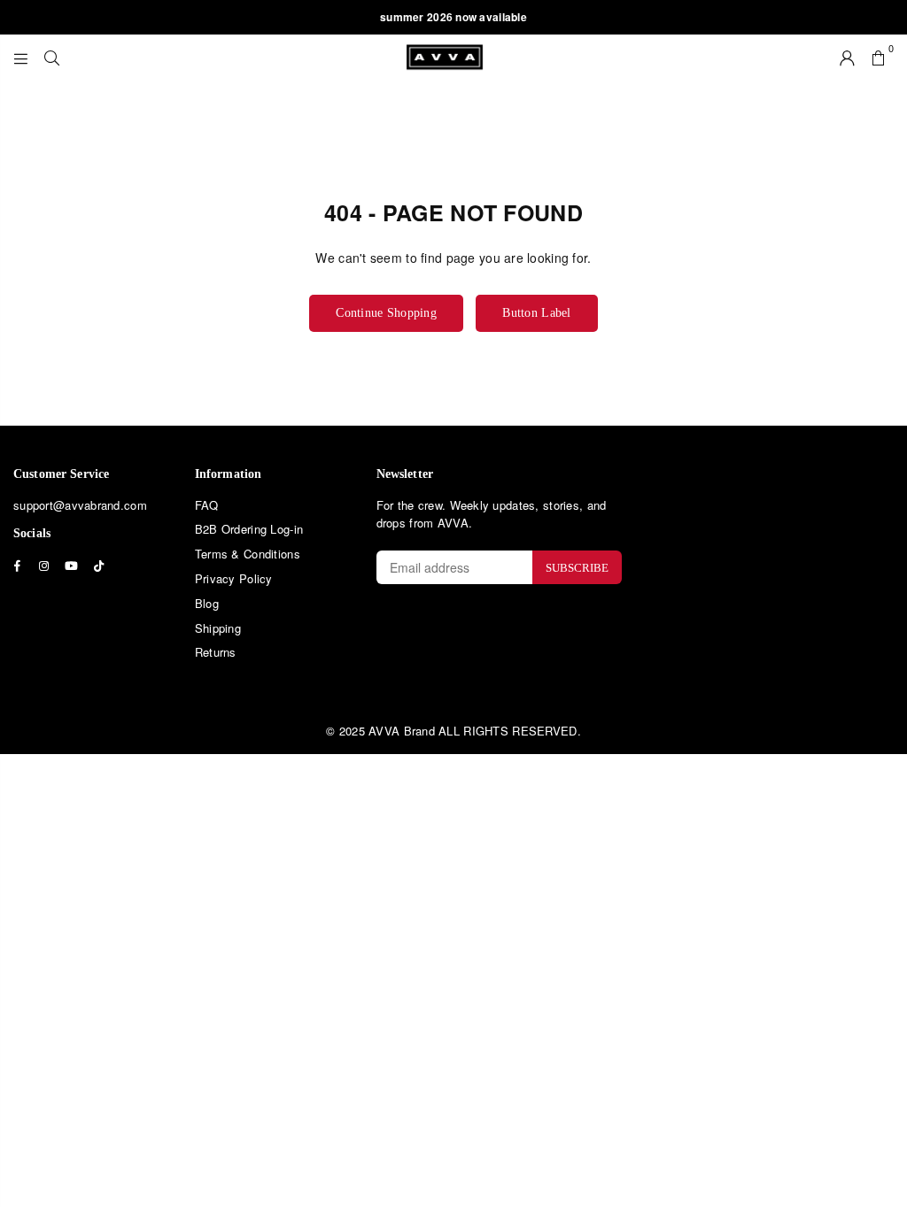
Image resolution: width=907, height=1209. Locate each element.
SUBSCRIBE (577, 567)
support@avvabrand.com (80, 505)
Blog (207, 603)
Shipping (218, 628)
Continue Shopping (386, 313)
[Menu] (20, 56)
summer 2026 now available (453, 17)
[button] (878, 56)
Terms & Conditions (247, 553)
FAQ (207, 505)
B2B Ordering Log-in (249, 528)
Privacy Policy (234, 578)
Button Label (536, 313)
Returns (215, 651)
